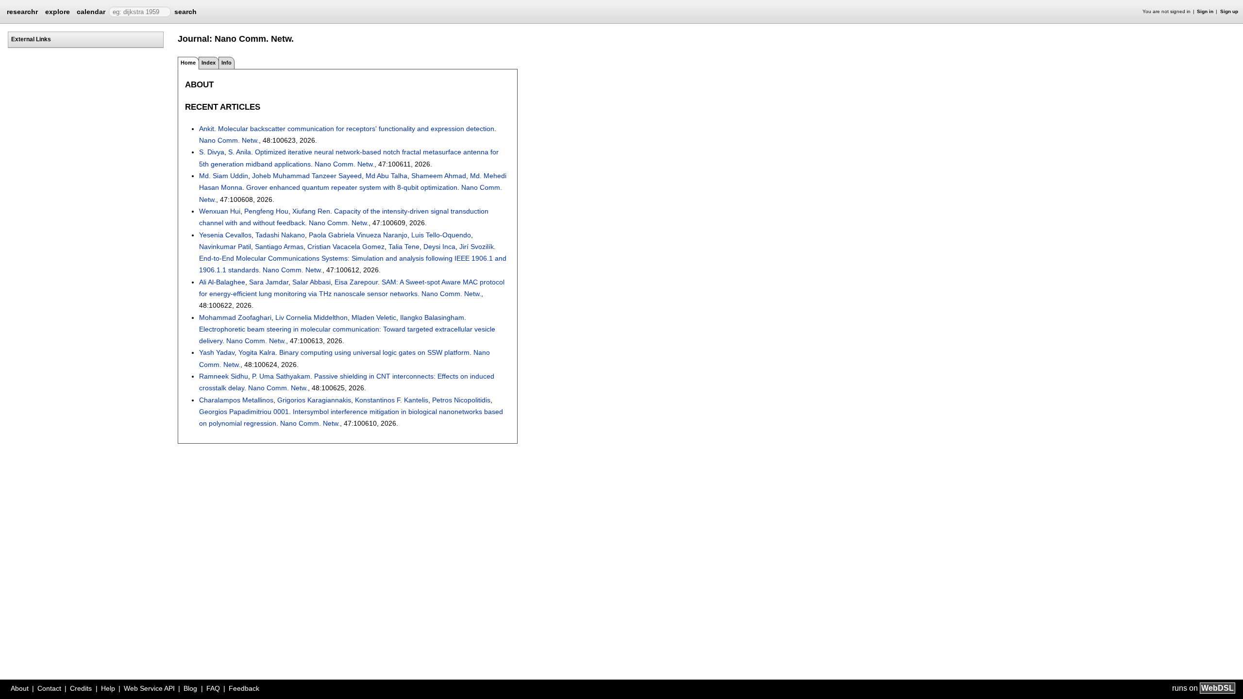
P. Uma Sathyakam (281, 376)
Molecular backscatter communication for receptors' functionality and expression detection (356, 129)
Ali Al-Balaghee (222, 282)
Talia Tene (404, 246)
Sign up (1229, 11)
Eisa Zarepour (356, 282)
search (185, 12)
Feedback (244, 688)
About (20, 688)
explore (57, 12)
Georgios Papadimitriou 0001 (244, 412)
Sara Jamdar (268, 282)
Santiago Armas (279, 246)
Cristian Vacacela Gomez (346, 246)
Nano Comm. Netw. (229, 140)
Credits (81, 688)
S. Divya (211, 152)
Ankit (206, 129)
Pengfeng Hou (266, 211)
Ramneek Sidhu (223, 376)
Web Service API (149, 688)
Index (209, 63)
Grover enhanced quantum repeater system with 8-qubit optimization (351, 187)
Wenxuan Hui (219, 211)
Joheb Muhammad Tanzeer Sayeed (307, 176)
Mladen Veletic (374, 317)
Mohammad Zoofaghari (235, 317)
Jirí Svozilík (476, 246)
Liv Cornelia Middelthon (311, 317)
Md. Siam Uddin (223, 176)
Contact (49, 688)
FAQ (213, 688)
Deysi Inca (439, 246)
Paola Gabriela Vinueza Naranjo (358, 235)
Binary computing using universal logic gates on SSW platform (374, 352)
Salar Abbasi (311, 282)
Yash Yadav (217, 352)
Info (226, 63)
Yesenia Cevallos (225, 235)
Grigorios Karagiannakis (314, 400)
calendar (91, 12)
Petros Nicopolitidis (461, 400)
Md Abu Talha (386, 176)
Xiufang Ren (311, 211)
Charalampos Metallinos (236, 400)
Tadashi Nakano (280, 235)
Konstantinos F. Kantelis (391, 400)
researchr (22, 11)
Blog (190, 688)
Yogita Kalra (256, 352)
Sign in (1205, 11)
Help (108, 688)
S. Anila (239, 152)
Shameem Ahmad (438, 176)
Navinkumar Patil (225, 246)
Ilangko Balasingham (432, 317)
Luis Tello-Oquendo (441, 235)
